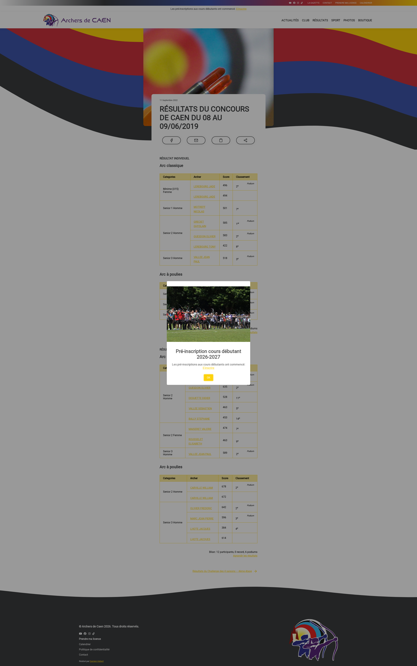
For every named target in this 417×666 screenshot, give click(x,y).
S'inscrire (208, 368)
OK (208, 377)
